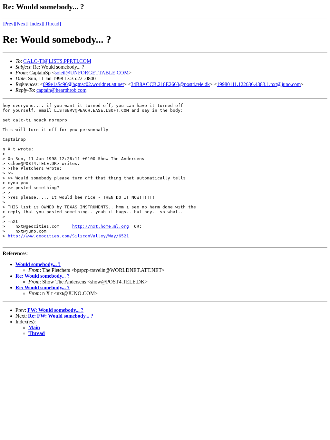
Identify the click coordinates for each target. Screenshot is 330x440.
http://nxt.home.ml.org (100, 226)
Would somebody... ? (38, 264)
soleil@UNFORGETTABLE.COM (92, 72)
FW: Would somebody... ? (55, 310)
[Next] (21, 23)
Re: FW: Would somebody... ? (60, 316)
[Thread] (52, 23)
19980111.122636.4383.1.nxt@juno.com (259, 84)
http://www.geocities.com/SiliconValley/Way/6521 (68, 236)
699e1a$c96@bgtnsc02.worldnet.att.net (83, 84)
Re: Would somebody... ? (42, 276)
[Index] (35, 23)
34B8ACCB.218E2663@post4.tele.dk (170, 84)
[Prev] (9, 23)
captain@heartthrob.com (61, 90)
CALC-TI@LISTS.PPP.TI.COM (57, 61)
